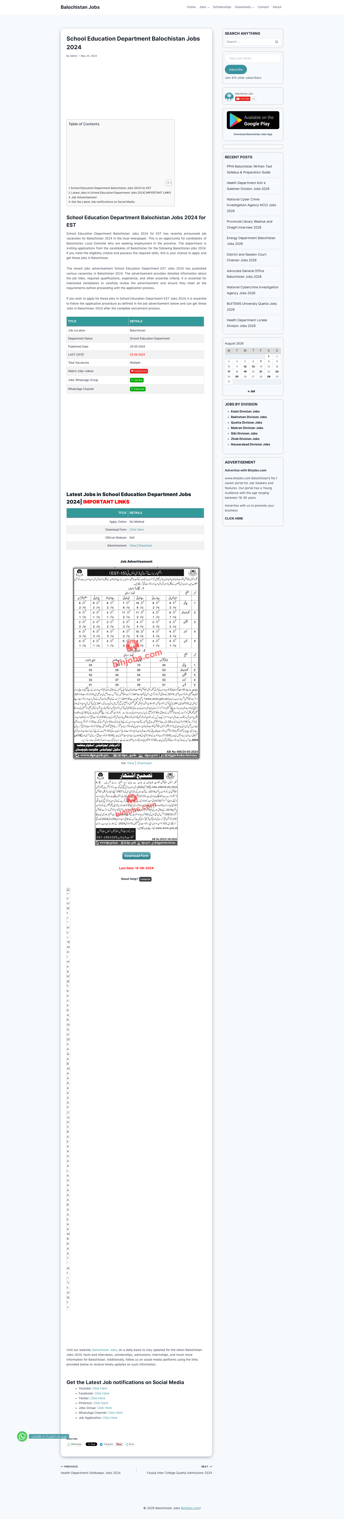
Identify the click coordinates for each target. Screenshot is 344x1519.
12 (245, 366)
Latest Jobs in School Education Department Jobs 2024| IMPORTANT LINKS (121, 192)
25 (236, 376)
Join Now (138, 380)
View (133, 545)
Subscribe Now (140, 371)
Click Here (137, 529)
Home (191, 7)
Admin (73, 55)
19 (245, 371)
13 (253, 366)
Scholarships (222, 7)
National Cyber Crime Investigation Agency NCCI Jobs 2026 (251, 205)
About (277, 7)
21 (260, 371)
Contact (263, 7)
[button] (22, 1438)
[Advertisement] (136, 89)
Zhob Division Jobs (245, 439)
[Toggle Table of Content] (167, 183)
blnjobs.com (191, 1508)
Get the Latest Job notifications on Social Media (103, 201)
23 (277, 371)
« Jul (251, 391)
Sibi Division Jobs (244, 433)
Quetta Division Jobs (246, 422)
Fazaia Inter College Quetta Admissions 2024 (179, 1470)
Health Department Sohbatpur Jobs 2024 (91, 1470)
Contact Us (145, 879)
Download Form (136, 856)
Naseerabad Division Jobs (250, 444)
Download (145, 545)
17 (229, 371)
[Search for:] (253, 41)
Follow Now (139, 389)
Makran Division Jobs (247, 428)
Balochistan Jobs (104, 1350)
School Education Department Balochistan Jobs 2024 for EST (111, 188)
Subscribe (236, 69)
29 (268, 376)
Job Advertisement (84, 197)
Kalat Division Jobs (245, 411)
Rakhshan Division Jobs (249, 417)
